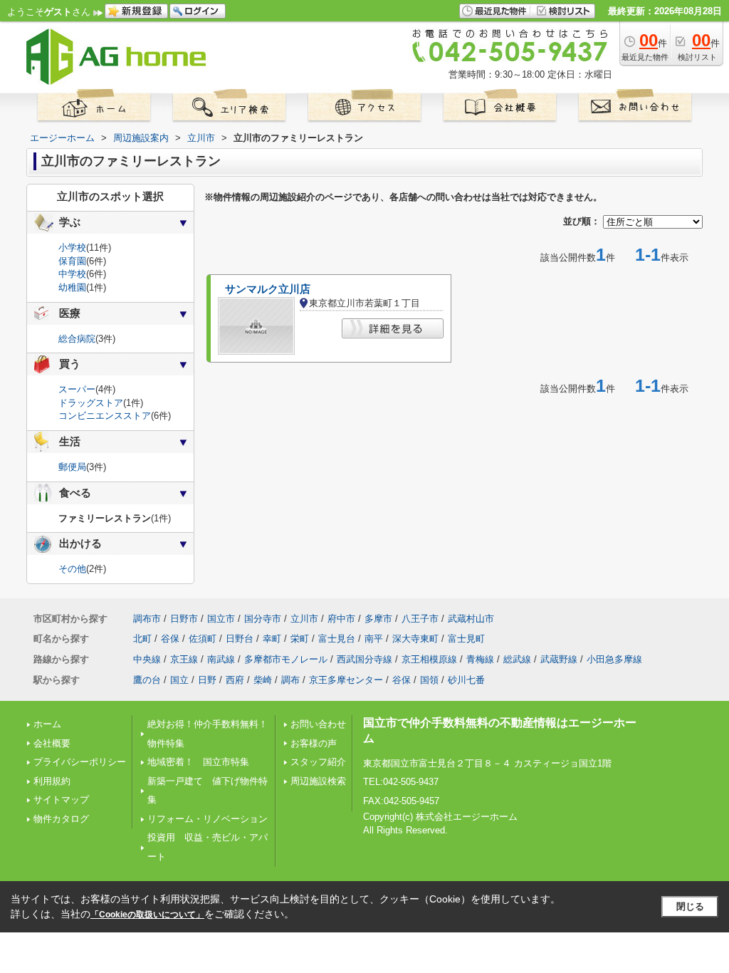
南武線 (221, 659)
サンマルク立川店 (267, 289)
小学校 (72, 247)
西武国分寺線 (364, 659)
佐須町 (202, 638)
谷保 (170, 638)
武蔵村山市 (471, 618)
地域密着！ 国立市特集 (198, 761)
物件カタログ (61, 818)
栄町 (299, 638)
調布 (290, 680)
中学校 (72, 274)
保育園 (72, 261)
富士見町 (466, 638)
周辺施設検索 (318, 781)
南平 (373, 638)
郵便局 (72, 467)
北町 (142, 638)
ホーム (47, 724)
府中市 (341, 618)
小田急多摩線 (614, 659)
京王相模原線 (429, 659)
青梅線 (480, 659)
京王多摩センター (346, 680)
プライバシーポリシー (79, 761)
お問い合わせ (318, 724)
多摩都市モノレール (285, 659)
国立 (179, 680)
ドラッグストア (90, 402)
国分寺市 (262, 618)
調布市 (147, 618)
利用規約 (51, 781)
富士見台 (336, 638)
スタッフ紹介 (318, 761)
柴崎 (262, 680)
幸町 (272, 638)
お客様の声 (313, 743)
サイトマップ (61, 799)
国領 (429, 680)
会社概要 (51, 743)
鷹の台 (147, 680)
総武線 (517, 659)
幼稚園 (72, 287)
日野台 (239, 638)
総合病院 (76, 338)
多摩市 (378, 618)
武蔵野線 (558, 659)
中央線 (147, 659)
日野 (207, 680)
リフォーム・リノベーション (207, 818)
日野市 (184, 618)
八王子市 (420, 618)
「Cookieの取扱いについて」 (147, 915)
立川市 (304, 618)
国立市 (221, 618)
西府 (235, 680)
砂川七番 (466, 680)
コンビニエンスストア (104, 415)
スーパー (76, 389)
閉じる (690, 906)
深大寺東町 (415, 638)
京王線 (184, 659)
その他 (72, 568)
